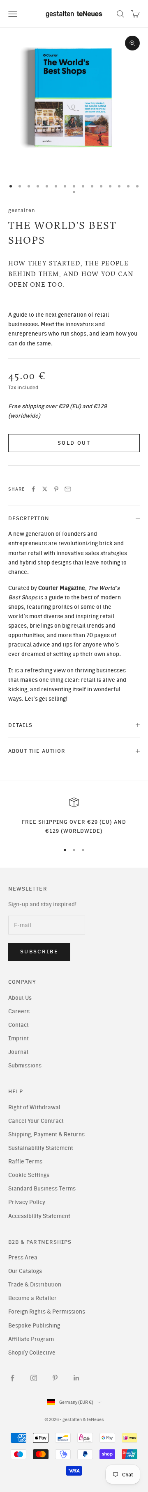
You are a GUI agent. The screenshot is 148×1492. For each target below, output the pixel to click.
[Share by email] (68, 489)
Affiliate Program (31, 1339)
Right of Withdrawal (34, 1107)
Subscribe (39, 951)
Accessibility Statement (39, 1216)
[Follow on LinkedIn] (76, 1378)
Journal (18, 1052)
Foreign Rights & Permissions (46, 1311)
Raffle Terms (25, 1161)
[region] (74, 816)
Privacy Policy (26, 1202)
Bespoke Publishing (34, 1325)
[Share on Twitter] (45, 489)
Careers (19, 1011)
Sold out (74, 443)
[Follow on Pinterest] (55, 1378)
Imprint (18, 1038)
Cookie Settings (28, 1175)
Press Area (22, 1257)
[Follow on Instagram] (34, 1378)
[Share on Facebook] (33, 489)
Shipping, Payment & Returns (46, 1134)
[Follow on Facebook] (12, 1378)
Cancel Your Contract (36, 1120)
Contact (18, 1024)
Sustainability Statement (40, 1148)
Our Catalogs (25, 1271)
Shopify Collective (32, 1352)
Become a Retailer (32, 1298)
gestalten (22, 210)
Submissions (25, 1065)
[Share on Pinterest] (56, 489)
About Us (20, 997)
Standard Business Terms (42, 1188)
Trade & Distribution (34, 1284)
